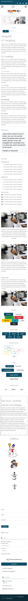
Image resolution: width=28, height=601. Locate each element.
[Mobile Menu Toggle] (2, 7)
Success (9, 317)
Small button (10, 366)
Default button (7, 370)
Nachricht (3, 519)
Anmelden (14, 564)
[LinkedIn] (23, 3)
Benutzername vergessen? (8, 571)
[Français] (19, 10)
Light (22, 320)
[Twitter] (20, 3)
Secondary (19, 314)
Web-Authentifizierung (15, 559)
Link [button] (6, 333)
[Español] (11, 10)
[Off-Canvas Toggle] (25, 7)
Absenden (4, 526)
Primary (8, 314)
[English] (9, 10)
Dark (14, 323)
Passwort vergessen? (7, 568)
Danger (19, 317)
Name (3, 509)
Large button (14, 375)
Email (2, 514)
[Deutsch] (14, 10)
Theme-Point (20, 596)
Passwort (3, 548)
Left (6, 389)
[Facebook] (17, 3)
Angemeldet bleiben (6, 553)
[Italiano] (16, 10)
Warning (6, 320)
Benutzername (4, 543)
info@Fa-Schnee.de (7, 1)
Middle (13, 389)
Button (14, 333)
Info (15, 320)
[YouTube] (26, 3)
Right (21, 389)
